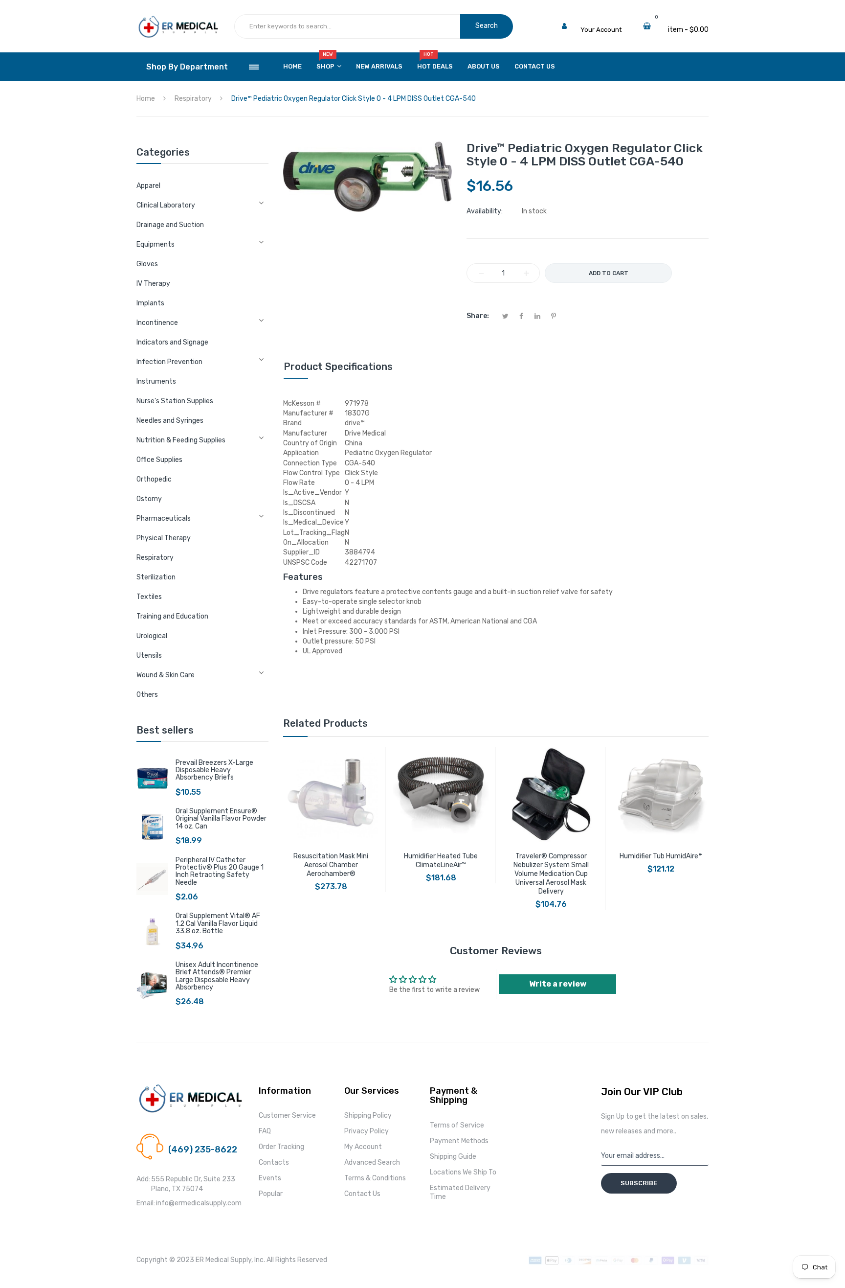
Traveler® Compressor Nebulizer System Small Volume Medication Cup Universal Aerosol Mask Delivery (551, 874)
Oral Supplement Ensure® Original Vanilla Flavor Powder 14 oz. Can (221, 818)
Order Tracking (281, 1147)
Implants (150, 303)
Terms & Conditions (375, 1178)
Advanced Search (372, 1162)
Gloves (147, 264)
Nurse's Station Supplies (174, 401)
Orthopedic (154, 479)
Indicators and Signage (172, 342)
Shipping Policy (368, 1115)
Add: (143, 1179)
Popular (271, 1194)
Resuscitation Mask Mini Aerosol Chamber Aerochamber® (330, 865)
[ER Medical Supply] (178, 20)
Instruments (156, 381)
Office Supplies (159, 460)
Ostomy (149, 499)
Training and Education (172, 616)
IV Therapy (153, 283)
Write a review (557, 984)
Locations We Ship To (463, 1172)
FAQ (265, 1131)
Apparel (148, 186)
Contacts (274, 1162)
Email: (145, 1203)
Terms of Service (457, 1125)
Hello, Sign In (599, 20)
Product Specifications (338, 366)
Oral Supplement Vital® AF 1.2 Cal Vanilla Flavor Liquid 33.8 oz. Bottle (218, 923)
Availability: (485, 211)
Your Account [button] (601, 29)
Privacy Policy (366, 1131)
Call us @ (182, 1138)
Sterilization (156, 577)
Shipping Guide (453, 1156)
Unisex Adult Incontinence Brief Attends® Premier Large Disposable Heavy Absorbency (217, 976)
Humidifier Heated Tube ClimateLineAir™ (441, 860)
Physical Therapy (163, 538)
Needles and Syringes (169, 420)
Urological (151, 636)
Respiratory (155, 557)
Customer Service (287, 1115)
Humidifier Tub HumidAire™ (661, 856)
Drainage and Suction (170, 225)
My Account (363, 1147)
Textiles (149, 597)
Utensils (149, 655)
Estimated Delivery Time (460, 1192)
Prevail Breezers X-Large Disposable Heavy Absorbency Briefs (214, 770)
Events (270, 1178)
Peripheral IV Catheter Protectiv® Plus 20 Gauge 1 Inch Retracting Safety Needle (220, 871)
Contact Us (362, 1194)
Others (147, 694)
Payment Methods (459, 1141)
